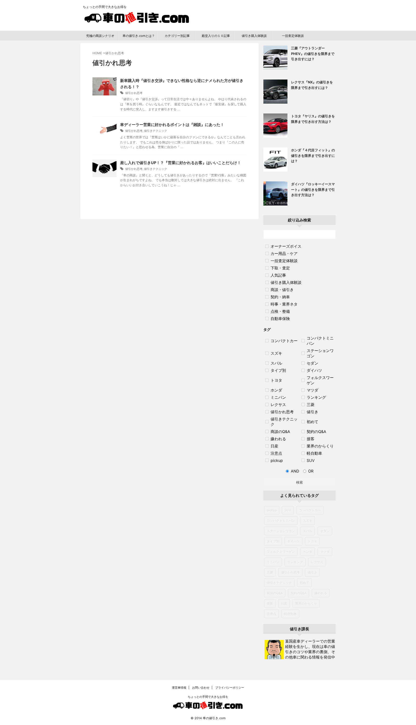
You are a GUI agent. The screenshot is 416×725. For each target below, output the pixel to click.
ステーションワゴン (281, 531)
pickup (272, 510)
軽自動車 (290, 614)
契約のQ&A (298, 593)
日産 (284, 603)
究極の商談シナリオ (100, 36)
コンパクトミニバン (281, 520)
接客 (270, 603)
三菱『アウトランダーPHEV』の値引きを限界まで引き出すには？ (312, 53)
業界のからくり (306, 603)
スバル (307, 531)
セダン (325, 531)
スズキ (307, 520)
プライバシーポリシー (229, 687)
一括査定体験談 (293, 36)
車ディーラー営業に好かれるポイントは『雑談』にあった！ (172, 124)
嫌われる (320, 593)
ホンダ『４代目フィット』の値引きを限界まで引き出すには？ (313, 155)
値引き (312, 572)
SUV (288, 510)
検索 (299, 482)
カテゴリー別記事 (177, 36)
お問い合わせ (200, 687)
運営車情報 (179, 687)
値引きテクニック (155, 131)
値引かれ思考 (134, 93)
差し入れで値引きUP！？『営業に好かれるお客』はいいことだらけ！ (180, 162)
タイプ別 (273, 541)
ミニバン (273, 562)
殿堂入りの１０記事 (216, 36)
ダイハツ (293, 541)
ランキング (295, 562)
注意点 (271, 614)
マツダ (325, 551)
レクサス (317, 562)
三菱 (270, 572)
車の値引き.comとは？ (139, 36)
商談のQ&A (275, 593)
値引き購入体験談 (254, 36)
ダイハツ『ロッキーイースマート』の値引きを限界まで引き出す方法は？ (313, 189)
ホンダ (307, 551)
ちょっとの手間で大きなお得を (208, 696)
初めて (304, 583)
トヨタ (312, 541)
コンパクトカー (310, 510)
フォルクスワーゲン (281, 551)
